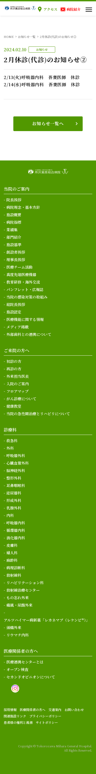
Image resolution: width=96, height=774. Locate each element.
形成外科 (13, 500)
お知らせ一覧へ (48, 123)
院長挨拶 (13, 199)
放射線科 (13, 575)
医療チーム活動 (19, 267)
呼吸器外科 (15, 455)
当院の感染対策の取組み (26, 297)
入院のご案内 (17, 383)
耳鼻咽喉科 (15, 485)
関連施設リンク (15, 716)
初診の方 (13, 361)
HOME (9, 36)
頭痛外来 (13, 627)
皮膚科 (12, 545)
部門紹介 (13, 237)
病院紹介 (74, 9)
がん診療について (21, 398)
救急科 (12, 440)
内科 (10, 515)
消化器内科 (15, 537)
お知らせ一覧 (26, 36)
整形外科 (13, 478)
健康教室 (13, 406)
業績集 (12, 229)
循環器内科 (15, 530)
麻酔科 (12, 560)
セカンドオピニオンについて (30, 676)
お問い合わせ (74, 709)
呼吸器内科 (15, 522)
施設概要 (13, 214)
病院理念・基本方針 (23, 207)
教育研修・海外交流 (23, 282)
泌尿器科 (13, 493)
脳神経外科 (15, 470)
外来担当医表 (17, 376)
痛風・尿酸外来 (19, 605)
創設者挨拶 (15, 252)
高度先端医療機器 (21, 274)
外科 (10, 448)
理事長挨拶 (15, 259)
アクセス (50, 9)
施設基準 (13, 244)
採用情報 (10, 709)
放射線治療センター (23, 590)
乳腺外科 (13, 507)
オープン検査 (17, 669)
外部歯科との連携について (28, 334)
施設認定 (13, 312)
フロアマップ (17, 391)
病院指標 (13, 222)
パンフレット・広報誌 (24, 289)
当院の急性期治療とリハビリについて (38, 413)
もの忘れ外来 (17, 597)
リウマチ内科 (17, 635)
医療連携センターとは (24, 662)
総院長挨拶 (15, 304)
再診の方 (13, 368)
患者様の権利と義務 (18, 722)
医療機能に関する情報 (25, 319)
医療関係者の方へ (32, 709)
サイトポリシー (47, 722)
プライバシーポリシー (45, 716)
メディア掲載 (17, 326)
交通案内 (55, 709)
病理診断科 (15, 567)
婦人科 (12, 552)
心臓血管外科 (17, 463)
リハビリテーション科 (25, 582)
